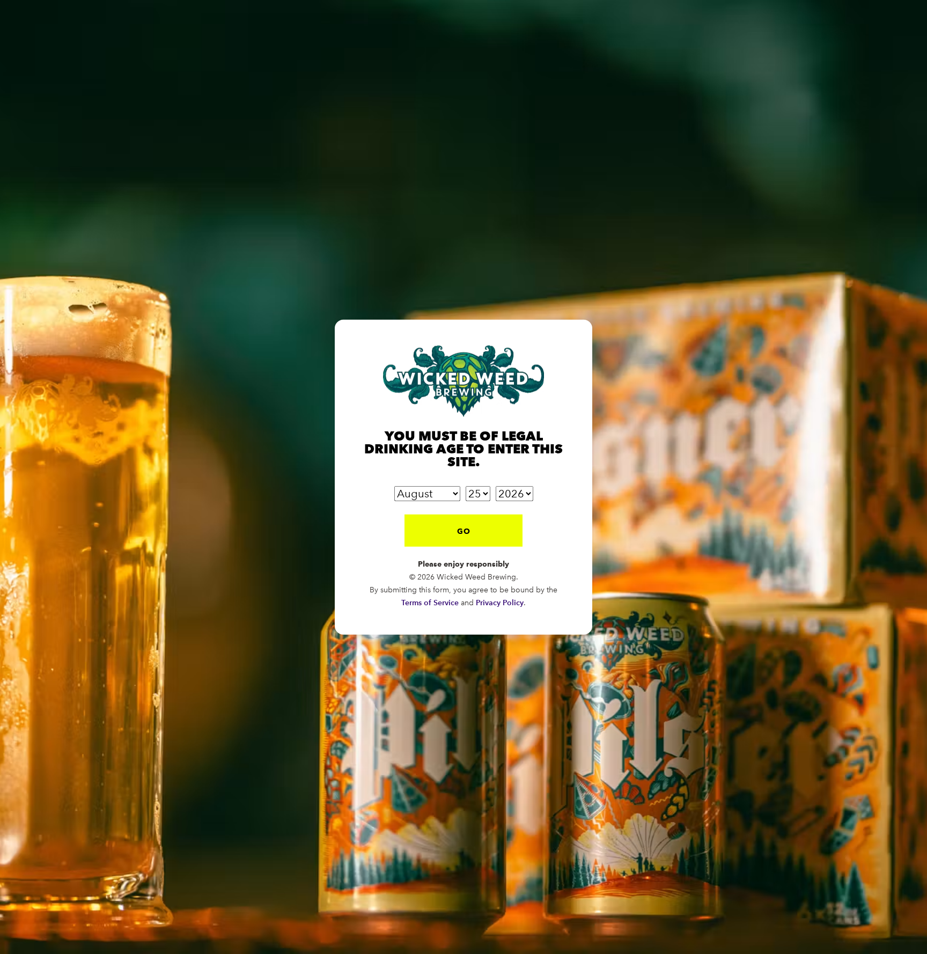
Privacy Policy (500, 602)
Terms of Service (430, 602)
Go (463, 530)
